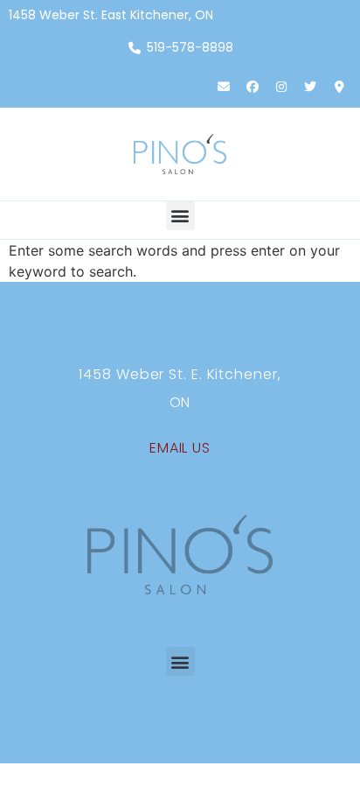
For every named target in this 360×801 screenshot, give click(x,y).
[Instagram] (281, 86)
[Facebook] (252, 86)
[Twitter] (310, 86)
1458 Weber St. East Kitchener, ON (111, 15)
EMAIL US (180, 448)
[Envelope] (223, 86)
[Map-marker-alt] (339, 86)
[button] (180, 215)
